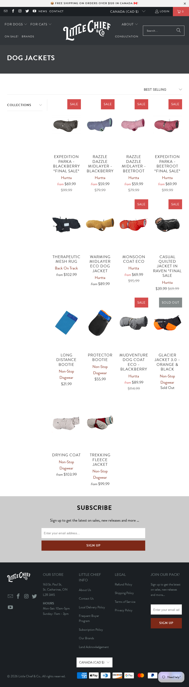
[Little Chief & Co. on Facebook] (13, 11)
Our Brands (86, 638)
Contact (56, 11)
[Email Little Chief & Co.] (5, 11)
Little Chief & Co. (29, 676)
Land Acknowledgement (94, 647)
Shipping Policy (124, 593)
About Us (85, 590)
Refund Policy (123, 584)
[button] (16, 24)
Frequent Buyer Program (89, 618)
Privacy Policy (124, 610)
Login (164, 11)
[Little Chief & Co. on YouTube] (34, 11)
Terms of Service (125, 601)
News (42, 11)
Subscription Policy (91, 629)
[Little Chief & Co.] (86, 30)
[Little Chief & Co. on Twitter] (27, 11)
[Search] (178, 31)
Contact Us (86, 598)
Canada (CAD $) (125, 11)
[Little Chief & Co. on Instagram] (20, 11)
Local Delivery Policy (92, 607)
